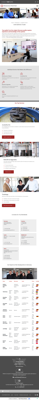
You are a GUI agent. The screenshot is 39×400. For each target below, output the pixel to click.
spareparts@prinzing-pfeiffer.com (20, 377)
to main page (6, 391)
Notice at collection (13, 398)
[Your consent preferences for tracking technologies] (37, 398)
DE (35, 1)
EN (37, 1)
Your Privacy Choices (23, 398)
